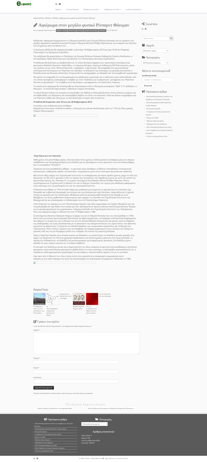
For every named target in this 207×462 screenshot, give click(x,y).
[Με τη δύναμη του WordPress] (103, 458)
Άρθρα (58, 9)
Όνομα (36, 358)
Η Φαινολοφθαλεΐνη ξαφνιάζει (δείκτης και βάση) (52, 310)
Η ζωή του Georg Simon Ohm (156, 136)
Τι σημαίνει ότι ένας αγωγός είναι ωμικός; (48, 434)
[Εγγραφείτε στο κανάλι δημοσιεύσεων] (57, 4)
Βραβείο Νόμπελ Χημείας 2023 (78, 307)
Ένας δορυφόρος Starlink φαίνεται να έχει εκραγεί (50, 429)
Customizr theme (122, 458)
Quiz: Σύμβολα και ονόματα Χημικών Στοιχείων (50, 448)
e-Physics (87, 458)
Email (36, 368)
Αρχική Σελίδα (38, 18)
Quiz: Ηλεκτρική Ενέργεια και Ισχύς (159, 127)
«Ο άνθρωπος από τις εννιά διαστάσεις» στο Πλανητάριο (38, 309)
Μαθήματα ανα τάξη (90, 9)
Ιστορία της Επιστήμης (91, 30)
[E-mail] (60, 4)
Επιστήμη (80, 30)
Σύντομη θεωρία (72, 9)
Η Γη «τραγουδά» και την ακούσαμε (105, 295)
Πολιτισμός (102, 30)
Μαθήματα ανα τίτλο (112, 9)
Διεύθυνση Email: (149, 75)
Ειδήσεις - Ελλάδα (51, 18)
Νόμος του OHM (152, 118)
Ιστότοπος (37, 377)
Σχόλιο (36, 330)
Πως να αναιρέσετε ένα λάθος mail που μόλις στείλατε (91, 309)
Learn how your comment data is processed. (77, 393)
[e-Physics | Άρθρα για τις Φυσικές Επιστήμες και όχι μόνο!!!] (24, 4)
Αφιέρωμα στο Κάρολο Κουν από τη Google (65, 296)
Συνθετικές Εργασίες (133, 9)
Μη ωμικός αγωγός (153, 109)
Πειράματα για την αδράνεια (156, 124)
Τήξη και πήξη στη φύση (155, 121)
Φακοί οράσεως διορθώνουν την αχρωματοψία (54, 408)
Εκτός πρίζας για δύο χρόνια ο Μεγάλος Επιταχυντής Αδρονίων (111, 408)
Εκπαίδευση (72, 30)
